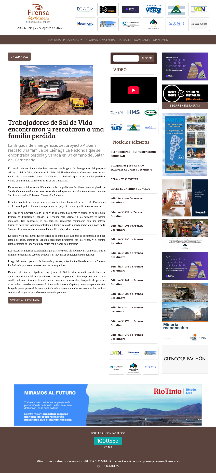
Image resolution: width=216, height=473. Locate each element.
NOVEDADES (142, 39)
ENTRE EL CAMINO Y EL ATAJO (130, 188)
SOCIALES (125, 39)
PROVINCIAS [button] (71, 39)
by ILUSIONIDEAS (108, 466)
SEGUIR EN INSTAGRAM (185, 105)
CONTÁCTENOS (115, 433)
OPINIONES (160, 39)
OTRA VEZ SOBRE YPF (125, 179)
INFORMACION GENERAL (100, 39)
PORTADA (54, 39)
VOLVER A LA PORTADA (25, 300)
